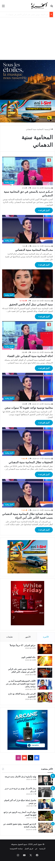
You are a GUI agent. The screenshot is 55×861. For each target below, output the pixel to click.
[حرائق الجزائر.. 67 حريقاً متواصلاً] (45, 649)
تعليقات (9, 637)
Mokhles (47, 188)
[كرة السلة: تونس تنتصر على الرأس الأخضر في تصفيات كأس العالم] (45, 673)
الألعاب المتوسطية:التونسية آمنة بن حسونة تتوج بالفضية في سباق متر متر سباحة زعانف (21, 684)
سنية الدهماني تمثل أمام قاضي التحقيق (31, 304)
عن (36, 848)
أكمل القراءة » (44, 210)
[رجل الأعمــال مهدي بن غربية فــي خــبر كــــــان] (45, 792)
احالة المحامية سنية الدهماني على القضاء (30, 356)
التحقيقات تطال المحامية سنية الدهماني (31, 462)
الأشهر (28, 637)
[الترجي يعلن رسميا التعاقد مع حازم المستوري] (45, 697)
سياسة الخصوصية (16, 848)
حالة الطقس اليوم (28, 657)
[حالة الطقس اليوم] (45, 661)
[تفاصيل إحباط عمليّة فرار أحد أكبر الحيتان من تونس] (45, 804)
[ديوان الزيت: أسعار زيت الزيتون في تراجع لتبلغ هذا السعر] (45, 816)
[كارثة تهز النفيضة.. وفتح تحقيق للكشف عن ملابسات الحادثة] (45, 828)
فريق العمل (29, 848)
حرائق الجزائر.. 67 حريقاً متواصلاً (23, 645)
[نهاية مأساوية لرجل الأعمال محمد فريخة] (45, 780)
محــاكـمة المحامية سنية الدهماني (34, 249)
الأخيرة (46, 637)
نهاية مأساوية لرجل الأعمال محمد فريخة (20, 776)
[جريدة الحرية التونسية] (39, 6)
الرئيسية (48, 129)
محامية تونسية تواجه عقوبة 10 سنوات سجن (29, 407)
